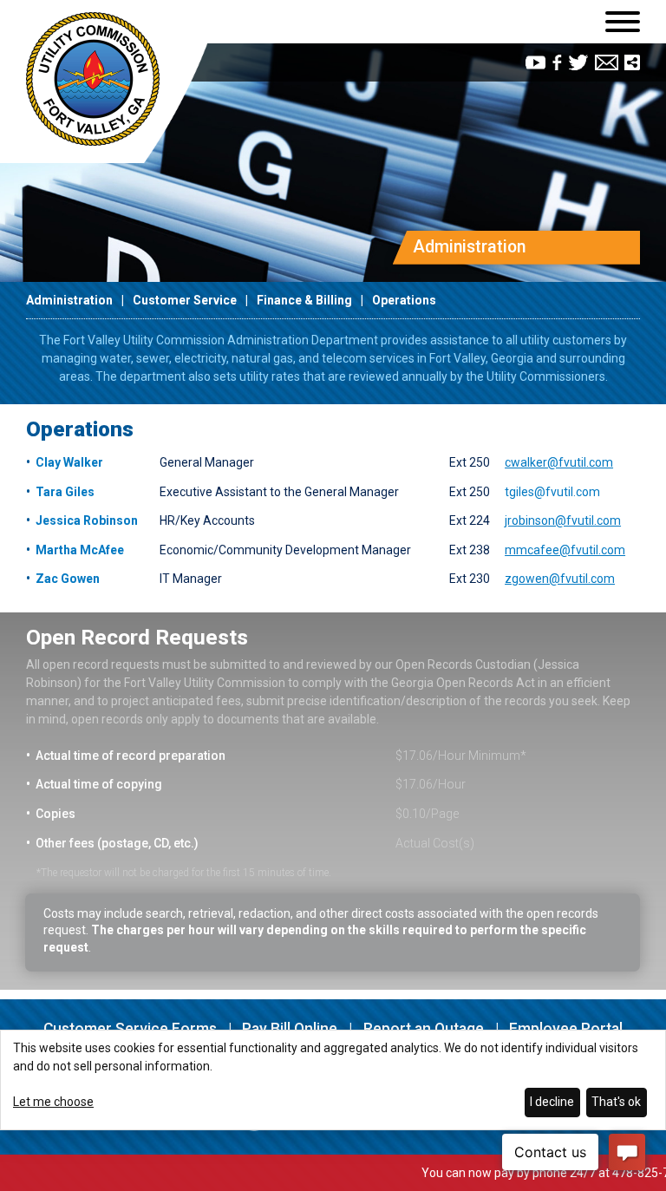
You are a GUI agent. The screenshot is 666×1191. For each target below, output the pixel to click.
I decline (552, 1102)
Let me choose (53, 1102)
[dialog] (333, 1080)
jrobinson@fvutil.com (563, 520)
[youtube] (535, 62)
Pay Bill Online (289, 1028)
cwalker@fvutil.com (559, 462)
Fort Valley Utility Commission (93, 79)
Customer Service (185, 300)
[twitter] (579, 62)
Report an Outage (423, 1028)
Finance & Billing (304, 300)
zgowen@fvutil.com (560, 579)
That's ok (616, 1102)
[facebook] (557, 62)
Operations (404, 300)
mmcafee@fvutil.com (565, 550)
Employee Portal (566, 1028)
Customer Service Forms (130, 1028)
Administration (69, 300)
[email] (606, 62)
